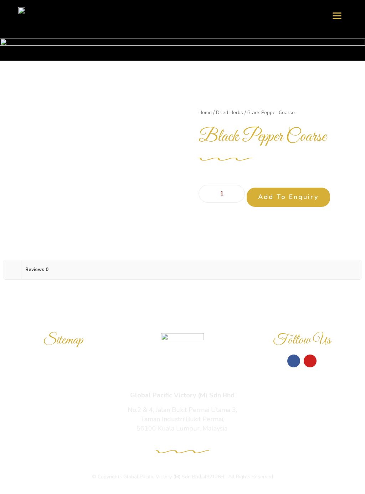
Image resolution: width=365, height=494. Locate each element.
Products (63, 379)
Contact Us (63, 428)
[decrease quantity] (206, 194)
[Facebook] (293, 361)
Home (205, 112)
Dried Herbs (229, 112)
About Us (63, 412)
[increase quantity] (237, 194)
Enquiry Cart (63, 395)
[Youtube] (310, 361)
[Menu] (337, 15)
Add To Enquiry (288, 197)
